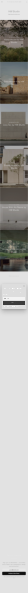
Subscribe (14, 302)
